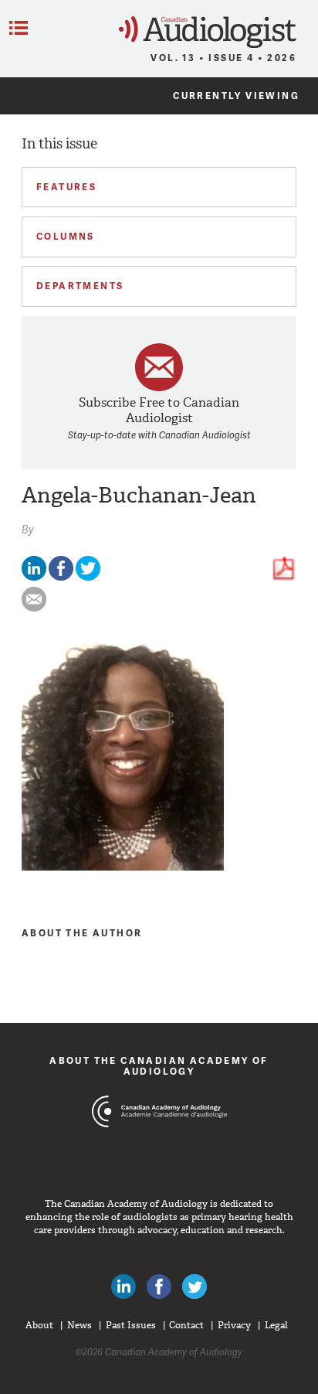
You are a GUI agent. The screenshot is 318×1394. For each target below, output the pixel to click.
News (79, 1325)
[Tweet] (88, 577)
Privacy (234, 1325)
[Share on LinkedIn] (34, 577)
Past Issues (131, 1325)
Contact (186, 1325)
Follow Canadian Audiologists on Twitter (194, 1286)
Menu (18, 27)
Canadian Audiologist (207, 32)
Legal (276, 1325)
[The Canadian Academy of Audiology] (159, 1140)
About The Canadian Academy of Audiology (159, 1066)
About (39, 1325)
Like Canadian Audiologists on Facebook (159, 1286)
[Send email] (34, 608)
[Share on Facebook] (61, 577)
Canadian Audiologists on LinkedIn (123, 1286)
